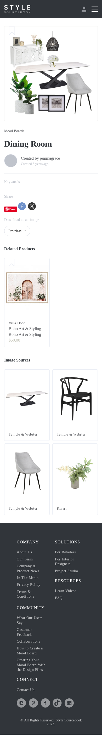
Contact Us (25, 690)
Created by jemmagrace (40, 158)
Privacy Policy (28, 585)
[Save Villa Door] (12, 263)
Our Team (25, 559)
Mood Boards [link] (14, 131)
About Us (24, 552)
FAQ (59, 598)
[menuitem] (84, 9)
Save (12, 209)
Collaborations (28, 641)
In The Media (27, 578)
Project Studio (66, 571)
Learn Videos (65, 591)
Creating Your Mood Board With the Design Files (31, 665)
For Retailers (65, 552)
